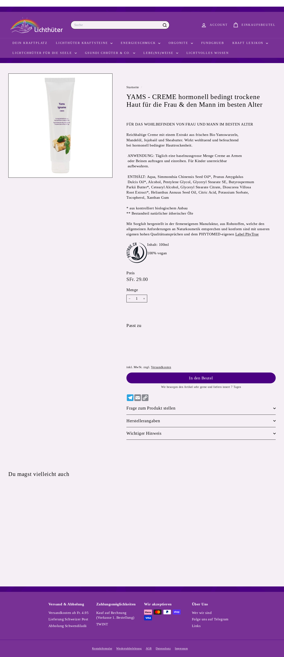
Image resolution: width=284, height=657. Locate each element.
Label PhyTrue (247, 234)
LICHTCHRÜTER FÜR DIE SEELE (43, 53)
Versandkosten (161, 367)
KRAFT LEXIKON (248, 43)
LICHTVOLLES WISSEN (207, 53)
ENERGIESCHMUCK (139, 43)
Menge (132, 290)
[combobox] (120, 25)
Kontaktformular (102, 648)
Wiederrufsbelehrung (129, 648)
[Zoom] (60, 126)
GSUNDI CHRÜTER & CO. (108, 53)
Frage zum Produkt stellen (150, 408)
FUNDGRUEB (212, 43)
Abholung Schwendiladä (67, 626)
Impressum (181, 648)
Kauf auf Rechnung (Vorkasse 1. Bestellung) (115, 615)
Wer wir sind (202, 613)
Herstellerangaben (143, 420)
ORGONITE (179, 43)
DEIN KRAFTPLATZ (30, 43)
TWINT (102, 624)
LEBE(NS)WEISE (159, 53)
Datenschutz (163, 648)
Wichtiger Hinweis (143, 433)
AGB (149, 648)
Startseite (133, 87)
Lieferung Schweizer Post (68, 619)
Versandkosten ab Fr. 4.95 (68, 613)
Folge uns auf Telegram (210, 619)
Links (196, 626)
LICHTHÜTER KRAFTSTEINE (82, 43)
